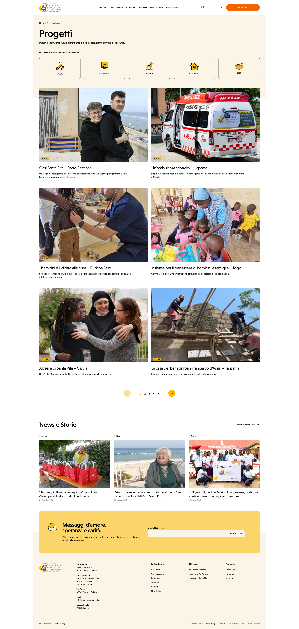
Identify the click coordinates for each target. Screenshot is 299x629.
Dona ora (242, 7)
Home (42, 23)
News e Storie (156, 7)
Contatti (154, 586)
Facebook (230, 569)
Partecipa (130, 7)
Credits (257, 624)
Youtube (229, 578)
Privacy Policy (233, 624)
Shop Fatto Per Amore (198, 574)
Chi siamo (102, 7)
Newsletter (156, 591)
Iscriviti (234, 533)
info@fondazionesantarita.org (90, 600)
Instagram (230, 574)
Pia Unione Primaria (197, 569)
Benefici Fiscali (197, 624)
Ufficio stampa (172, 7)
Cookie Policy (246, 624)
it (219, 7)
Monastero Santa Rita (198, 578)
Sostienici (142, 7)
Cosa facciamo (116, 7)
